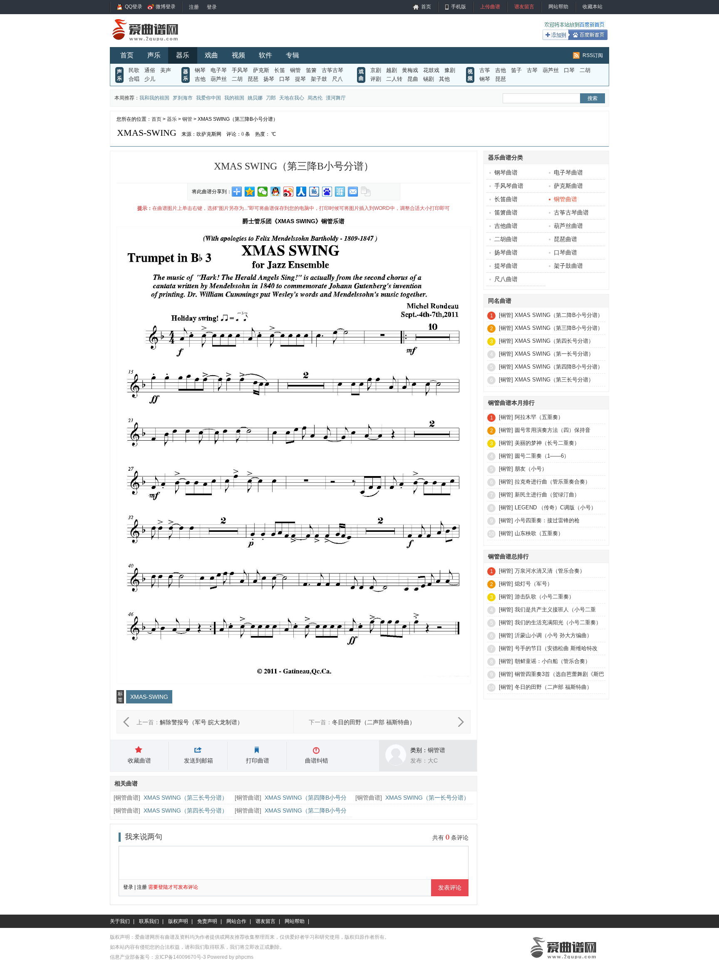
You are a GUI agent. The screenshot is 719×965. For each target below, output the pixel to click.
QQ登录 (133, 7)
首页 (426, 7)
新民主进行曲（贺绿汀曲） (547, 494)
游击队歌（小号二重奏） (544, 596)
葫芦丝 (219, 79)
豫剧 (449, 70)
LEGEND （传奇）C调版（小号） (555, 507)
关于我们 (120, 921)
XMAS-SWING (149, 696)
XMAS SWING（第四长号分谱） (186, 810)
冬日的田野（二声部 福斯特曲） (373, 722)
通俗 (149, 70)
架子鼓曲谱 (568, 265)
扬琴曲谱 (506, 252)
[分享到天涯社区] (340, 192)
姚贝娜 (255, 98)
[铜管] (506, 315)
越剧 (391, 70)
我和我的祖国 (154, 98)
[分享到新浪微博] (288, 192)
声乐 (154, 55)
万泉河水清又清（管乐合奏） (550, 571)
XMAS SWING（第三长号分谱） (186, 797)
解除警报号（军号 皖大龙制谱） (201, 722)
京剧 (375, 70)
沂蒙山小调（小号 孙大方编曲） (553, 635)
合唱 (134, 79)
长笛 (279, 70)
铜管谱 (436, 750)
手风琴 (240, 70)
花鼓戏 (431, 70)
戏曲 (211, 55)
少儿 (149, 79)
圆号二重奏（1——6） (542, 456)
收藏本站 (592, 7)
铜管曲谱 (127, 797)
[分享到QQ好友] (275, 192)
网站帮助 (558, 7)
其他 (444, 79)
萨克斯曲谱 (568, 185)
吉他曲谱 (506, 225)
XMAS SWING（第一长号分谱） (427, 797)
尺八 (337, 79)
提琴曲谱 (506, 265)
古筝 (484, 70)
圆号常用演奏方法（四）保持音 (552, 430)
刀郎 (271, 98)
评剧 (375, 79)
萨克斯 (261, 70)
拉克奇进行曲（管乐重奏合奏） (552, 482)
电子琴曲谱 (568, 172)
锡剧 (428, 79)
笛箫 (311, 70)
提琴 (300, 79)
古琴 (532, 70)
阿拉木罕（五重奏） (539, 417)
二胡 (237, 79)
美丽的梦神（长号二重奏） (547, 443)
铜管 (295, 70)
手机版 (458, 7)
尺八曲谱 (506, 279)
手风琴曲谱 (508, 185)
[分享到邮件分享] (353, 192)
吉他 (200, 79)
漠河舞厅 (336, 98)
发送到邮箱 (198, 760)
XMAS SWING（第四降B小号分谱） (559, 367)
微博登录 (166, 7)
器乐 (182, 55)
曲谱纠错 (316, 760)
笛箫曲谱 (506, 212)
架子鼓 (319, 79)
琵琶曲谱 (565, 239)
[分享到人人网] (301, 192)
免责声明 (207, 921)
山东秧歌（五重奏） (539, 533)
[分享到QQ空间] (250, 192)
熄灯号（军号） (534, 584)
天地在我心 (291, 98)
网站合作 (236, 921)
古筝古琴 (332, 70)
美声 (165, 70)
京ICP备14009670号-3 (180, 957)
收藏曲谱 (139, 760)
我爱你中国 (208, 98)
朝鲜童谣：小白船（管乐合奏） (552, 661)
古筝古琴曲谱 (571, 212)
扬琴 (268, 79)
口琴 (284, 79)
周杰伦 (314, 98)
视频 (238, 55)
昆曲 (412, 79)
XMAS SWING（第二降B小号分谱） (559, 315)
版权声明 (178, 921)
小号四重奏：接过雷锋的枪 (547, 520)
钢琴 (200, 70)
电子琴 (219, 70)
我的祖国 (234, 98)
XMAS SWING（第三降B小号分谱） (559, 328)
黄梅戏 (410, 70)
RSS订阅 (593, 55)
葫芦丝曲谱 (568, 225)
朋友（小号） (531, 469)
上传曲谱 (490, 7)
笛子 (516, 70)
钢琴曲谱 (506, 172)
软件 (265, 55)
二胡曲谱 (506, 239)
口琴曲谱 (565, 252)
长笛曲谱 (506, 199)
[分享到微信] (263, 192)
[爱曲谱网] (150, 43)
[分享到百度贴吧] (314, 192)
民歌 (134, 70)
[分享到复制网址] (366, 192)
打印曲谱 (257, 760)
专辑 (292, 55)
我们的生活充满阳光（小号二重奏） (558, 622)
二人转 (394, 79)
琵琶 (253, 79)
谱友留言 (524, 7)
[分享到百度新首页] (327, 192)
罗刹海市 (183, 98)
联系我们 (149, 921)
